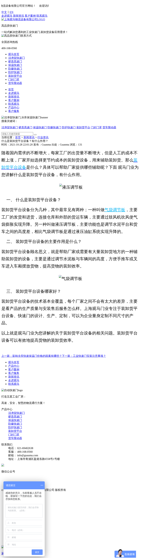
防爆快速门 (15, 68)
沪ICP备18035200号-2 (80, 489)
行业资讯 (42, 137)
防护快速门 (15, 72)
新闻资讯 (18, 15)
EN (11, 12)
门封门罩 (13, 79)
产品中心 (13, 107)
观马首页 (13, 54)
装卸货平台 (15, 75)
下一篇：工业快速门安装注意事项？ (84, 355)
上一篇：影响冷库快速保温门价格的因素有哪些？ (31, 355)
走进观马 (6, 15)
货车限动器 (15, 83)
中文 (4, 12)
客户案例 (30, 15)
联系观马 (41, 15)
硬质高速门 (15, 61)
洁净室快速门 (16, 57)
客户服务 (13, 111)
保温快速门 (15, 65)
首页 (11, 89)
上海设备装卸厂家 (65, 482)
